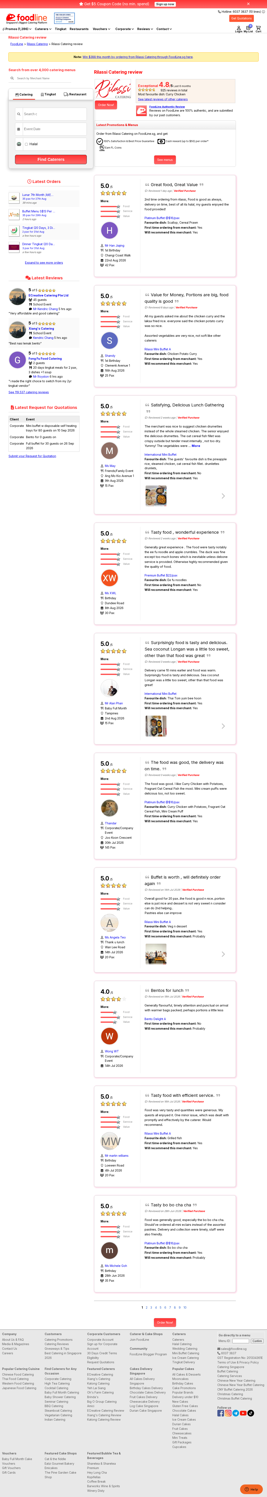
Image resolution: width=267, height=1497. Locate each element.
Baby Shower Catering (60, 1397)
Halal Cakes (180, 1415)
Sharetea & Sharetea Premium (101, 1466)
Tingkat (60, 29)
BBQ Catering (54, 1406)
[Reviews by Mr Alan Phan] (111, 688)
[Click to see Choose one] (156, 726)
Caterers (42, 29)
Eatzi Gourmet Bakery (59, 1463)
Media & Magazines (15, 1344)
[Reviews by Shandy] (111, 340)
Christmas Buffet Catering (234, 1398)
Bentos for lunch (167, 990)
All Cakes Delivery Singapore (142, 1381)
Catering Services (229, 1376)
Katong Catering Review (104, 1419)
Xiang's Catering (41, 328)
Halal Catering (181, 1344)
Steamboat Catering (58, 1410)
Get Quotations (241, 18)
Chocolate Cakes (184, 1410)
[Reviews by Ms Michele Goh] (111, 1250)
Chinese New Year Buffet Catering (240, 1385)
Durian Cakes (181, 1424)
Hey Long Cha (97, 1472)
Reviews (144, 29)
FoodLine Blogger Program (148, 1354)
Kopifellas (94, 1477)
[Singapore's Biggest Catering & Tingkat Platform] (23, 23)
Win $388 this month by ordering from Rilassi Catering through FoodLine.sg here (138, 57)
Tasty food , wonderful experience (185, 532)
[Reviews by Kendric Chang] (19, 339)
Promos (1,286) (17, 29)
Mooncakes (180, 1379)
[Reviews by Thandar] (111, 808)
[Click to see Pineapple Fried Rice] (156, 496)
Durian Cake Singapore (146, 1410)
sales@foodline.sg (233, 1349)
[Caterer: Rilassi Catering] (113, 88)
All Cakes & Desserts (186, 1374)
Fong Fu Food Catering (45, 358)
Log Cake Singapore (144, 1406)
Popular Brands (182, 1392)
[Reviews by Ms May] (111, 450)
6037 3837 (228, 1353)
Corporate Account (100, 1339)
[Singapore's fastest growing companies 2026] (61, 23)
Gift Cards (9, 1472)
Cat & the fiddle (55, 1459)
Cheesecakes (181, 1433)
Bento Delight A (155, 1019)
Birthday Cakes (182, 1383)
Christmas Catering (230, 1394)
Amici (90, 1406)
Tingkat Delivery (183, 1362)
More (196, 446)
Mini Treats (179, 1437)
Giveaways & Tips (57, 1348)
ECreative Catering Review (105, 1410)
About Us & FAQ (13, 1339)
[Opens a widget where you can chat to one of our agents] (251, 1489)
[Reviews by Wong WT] (111, 1036)
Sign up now (165, 4)
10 (185, 1307)
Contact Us (9, 1348)
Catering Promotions (59, 1339)
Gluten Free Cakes (185, 1406)
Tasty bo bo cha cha (171, 1204)
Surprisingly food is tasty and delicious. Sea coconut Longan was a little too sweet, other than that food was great (187, 649)
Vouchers (100, 29)
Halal (33, 144)
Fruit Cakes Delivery (143, 1397)
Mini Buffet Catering (185, 1353)
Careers (7, 1353)
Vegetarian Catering (58, 1415)
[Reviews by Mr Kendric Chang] (19, 305)
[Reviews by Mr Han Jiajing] (111, 230)
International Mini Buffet (160, 454)
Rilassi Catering (37, 44)
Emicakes (51, 1468)
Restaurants (79, 29)
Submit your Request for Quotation (32, 456)
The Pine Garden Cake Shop (60, 1475)
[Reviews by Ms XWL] (111, 577)
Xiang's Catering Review (104, 1415)
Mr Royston (41, 376)
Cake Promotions (184, 1388)
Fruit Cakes (180, 1428)
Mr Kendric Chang (46, 309)
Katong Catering (98, 1383)
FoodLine (16, 44)
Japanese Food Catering (19, 1388)
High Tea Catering (57, 1383)
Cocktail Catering (56, 1388)
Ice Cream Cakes (184, 1419)
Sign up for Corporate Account (102, 1346)
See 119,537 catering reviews (29, 392)
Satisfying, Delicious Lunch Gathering (187, 404)
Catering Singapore (230, 1367)
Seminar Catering (56, 1401)
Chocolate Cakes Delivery (148, 1392)
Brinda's (92, 1397)
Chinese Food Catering (18, 1374)
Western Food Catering (18, 1383)
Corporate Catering (58, 1379)
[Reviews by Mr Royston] (19, 369)
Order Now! (106, 105)
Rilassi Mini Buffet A (158, 349)
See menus (165, 159)
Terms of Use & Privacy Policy (238, 1362)
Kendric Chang (43, 337)
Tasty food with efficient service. (182, 1095)
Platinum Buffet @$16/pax (162, 218)
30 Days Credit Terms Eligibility (102, 1355)
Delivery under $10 (185, 1397)
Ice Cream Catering (185, 1358)
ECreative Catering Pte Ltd (48, 295)
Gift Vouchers (11, 1468)
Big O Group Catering (102, 1401)
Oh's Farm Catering (100, 1392)
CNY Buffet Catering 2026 (235, 1389)
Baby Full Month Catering (62, 1392)
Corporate (123, 29)
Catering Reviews (57, 1344)
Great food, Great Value (174, 184)
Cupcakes (179, 1447)
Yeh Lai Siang (96, 1388)
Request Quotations (100, 1362)
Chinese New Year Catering (236, 1380)
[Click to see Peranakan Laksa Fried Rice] (156, 954)
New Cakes (180, 1401)
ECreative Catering (100, 1374)
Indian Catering (55, 1419)
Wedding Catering (184, 1348)
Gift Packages (181, 1442)
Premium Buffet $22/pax (161, 575)
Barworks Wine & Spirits (103, 1486)
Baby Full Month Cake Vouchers (17, 1461)
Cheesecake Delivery (145, 1401)
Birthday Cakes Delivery (146, 1388)
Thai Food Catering (15, 1379)
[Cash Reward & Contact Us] (164, 29)
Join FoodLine (139, 1339)
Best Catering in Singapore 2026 (63, 1355)
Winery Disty (96, 1490)
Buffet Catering (227, 1371)
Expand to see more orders (44, 262)
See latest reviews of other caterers (163, 99)
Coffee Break (96, 1481)
